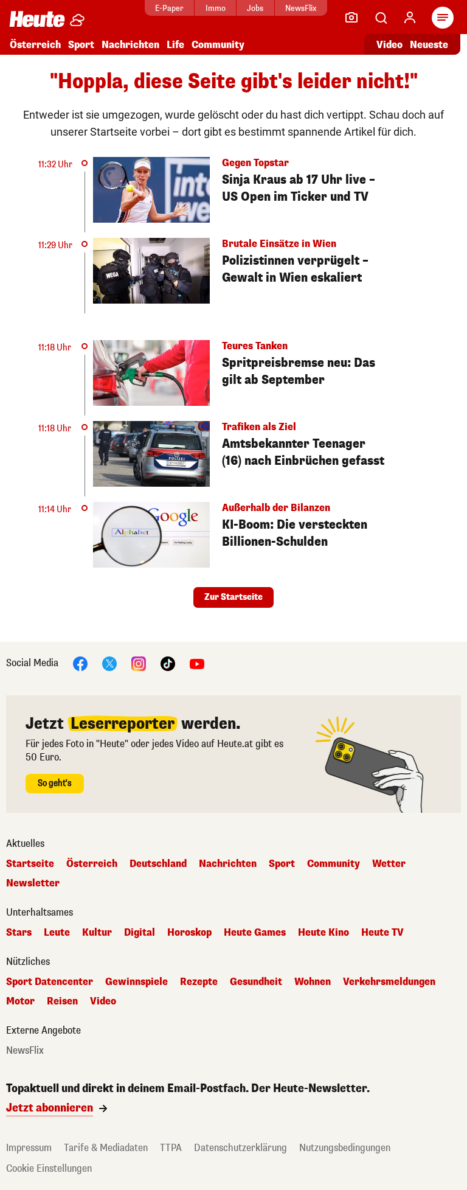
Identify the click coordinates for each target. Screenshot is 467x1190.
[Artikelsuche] (380, 17)
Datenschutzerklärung (240, 1147)
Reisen (62, 1001)
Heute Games (255, 933)
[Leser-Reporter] (351, 17)
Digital (139, 933)
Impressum (29, 1147)
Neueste (429, 44)
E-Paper (169, 8)
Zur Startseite (233, 597)
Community (218, 44)
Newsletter (33, 883)
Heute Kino (323, 933)
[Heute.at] (37, 18)
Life (175, 44)
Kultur (97, 933)
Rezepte (199, 982)
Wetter (389, 864)
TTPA (171, 1147)
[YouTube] (197, 662)
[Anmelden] (410, 17)
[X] (109, 662)
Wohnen (312, 982)
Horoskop (189, 933)
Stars (19, 933)
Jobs (255, 8)
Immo (216, 8)
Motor (20, 1001)
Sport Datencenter (49, 982)
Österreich (35, 44)
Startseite (30, 864)
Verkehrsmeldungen (389, 982)
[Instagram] (138, 662)
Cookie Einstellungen (49, 1168)
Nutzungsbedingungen (344, 1147)
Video (389, 44)
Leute (57, 933)
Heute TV (382, 933)
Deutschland (158, 864)
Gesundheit (256, 982)
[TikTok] (168, 662)
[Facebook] (80, 662)
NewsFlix (300, 8)
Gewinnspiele (136, 982)
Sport (81, 44)
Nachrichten (228, 864)
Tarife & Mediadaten (106, 1147)
